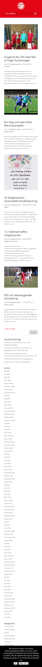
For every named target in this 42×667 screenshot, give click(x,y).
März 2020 (7, 553)
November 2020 (9, 531)
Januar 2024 (8, 439)
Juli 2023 (7, 454)
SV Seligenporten (14, 64)
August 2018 (8, 611)
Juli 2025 (7, 396)
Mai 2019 (7, 583)
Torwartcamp (8, 645)
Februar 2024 (8, 436)
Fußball (7, 66)
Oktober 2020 (8, 534)
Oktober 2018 (8, 605)
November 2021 (9, 510)
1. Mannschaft (8, 626)
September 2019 (9, 571)
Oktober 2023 (8, 448)
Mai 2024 (7, 430)
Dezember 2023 (9, 442)
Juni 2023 (7, 457)
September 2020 (9, 537)
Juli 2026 (7, 371)
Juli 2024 (7, 423)
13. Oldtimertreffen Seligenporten (15, 233)
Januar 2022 (8, 503)
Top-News (7, 642)
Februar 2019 (8, 593)
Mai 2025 (7, 399)
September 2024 (9, 420)
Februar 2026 (8, 383)
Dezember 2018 (9, 599)
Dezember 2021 (9, 507)
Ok (16, 663)
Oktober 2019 (8, 568)
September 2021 (9, 516)
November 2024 (9, 414)
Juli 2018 (7, 614)
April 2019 (7, 587)
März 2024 (7, 433)
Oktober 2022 (8, 476)
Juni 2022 (7, 488)
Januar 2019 (8, 596)
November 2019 (9, 565)
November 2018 (9, 602)
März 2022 (7, 497)
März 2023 (7, 466)
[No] (39, 656)
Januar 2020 (8, 559)
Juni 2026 (7, 374)
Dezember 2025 (9, 387)
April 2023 (7, 463)
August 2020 (8, 540)
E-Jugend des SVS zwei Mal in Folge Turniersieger (20, 58)
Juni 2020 (7, 547)
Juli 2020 (7, 544)
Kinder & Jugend (9, 636)
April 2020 (7, 550)
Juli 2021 (7, 522)
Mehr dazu (24, 663)
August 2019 (8, 574)
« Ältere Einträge (9, 329)
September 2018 (9, 608)
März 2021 (7, 528)
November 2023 (9, 445)
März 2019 (7, 590)
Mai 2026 (7, 377)
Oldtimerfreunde (11, 241)
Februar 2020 (8, 556)
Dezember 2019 (9, 562)
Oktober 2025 (8, 390)
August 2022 (8, 482)
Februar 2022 (8, 500)
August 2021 (8, 519)
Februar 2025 (8, 408)
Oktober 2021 (8, 513)
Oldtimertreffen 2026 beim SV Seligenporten (18, 359)
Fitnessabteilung (9, 630)
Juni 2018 (7, 617)
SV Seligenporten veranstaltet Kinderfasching (20, 199)
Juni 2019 (7, 580)
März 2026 (7, 380)
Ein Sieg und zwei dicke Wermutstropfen (18, 123)
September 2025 (9, 393)
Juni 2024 (7, 426)
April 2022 (7, 494)
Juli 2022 (7, 485)
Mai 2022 (7, 491)
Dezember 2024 (9, 411)
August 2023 (8, 451)
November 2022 (9, 473)
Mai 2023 (7, 460)
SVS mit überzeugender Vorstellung (18, 296)
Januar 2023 (8, 470)
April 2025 (7, 402)
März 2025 (7, 405)
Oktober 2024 (8, 417)
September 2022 (9, 479)
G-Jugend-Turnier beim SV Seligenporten (17, 362)
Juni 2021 (7, 525)
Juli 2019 (7, 577)
